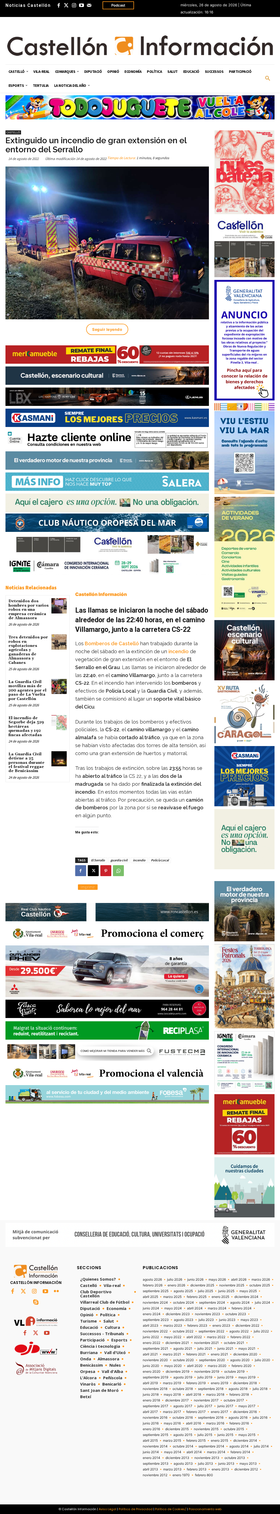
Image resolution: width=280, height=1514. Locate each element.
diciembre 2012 (246, 1469)
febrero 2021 (196, 1354)
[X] (93, 870)
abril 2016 (193, 1423)
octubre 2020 (183, 1360)
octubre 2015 (234, 1429)
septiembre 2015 (155, 1434)
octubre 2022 (183, 1331)
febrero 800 (204, 1475)
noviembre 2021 (206, 1342)
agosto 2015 (182, 1434)
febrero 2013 (196, 1469)
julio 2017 (204, 1406)
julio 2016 (260, 1417)
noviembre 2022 (155, 1331)
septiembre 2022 (211, 1331)
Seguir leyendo (107, 329)
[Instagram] (73, 5)
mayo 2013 (248, 1463)
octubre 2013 (234, 1457)
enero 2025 (220, 1296)
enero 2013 (220, 1469)
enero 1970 (181, 1475)
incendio (178, 651)
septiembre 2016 (210, 1417)
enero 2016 (151, 1429)
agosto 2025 (183, 1291)
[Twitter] (66, 5)
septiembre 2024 (212, 1302)
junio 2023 (227, 1319)
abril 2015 (150, 1440)
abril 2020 (195, 1365)
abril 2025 (150, 1296)
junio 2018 (151, 1394)
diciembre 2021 (177, 1342)
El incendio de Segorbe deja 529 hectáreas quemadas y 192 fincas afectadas (26, 727)
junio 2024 (151, 1308)
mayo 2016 (172, 1423)
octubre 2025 (259, 1285)
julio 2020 (262, 1360)
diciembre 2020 (245, 1354)
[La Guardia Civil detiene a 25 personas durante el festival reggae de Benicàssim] (58, 758)
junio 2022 (151, 1337)
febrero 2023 (197, 1325)
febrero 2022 (240, 1337)
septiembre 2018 (210, 1388)
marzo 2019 (172, 1383)
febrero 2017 (196, 1411)
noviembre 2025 (231, 1285)
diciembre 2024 (246, 1296)
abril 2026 (238, 1279)
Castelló (13, 132)
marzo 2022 (216, 1337)
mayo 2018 (172, 1394)
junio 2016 (151, 1423)
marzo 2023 (173, 1325)
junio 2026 (195, 1279)
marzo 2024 (217, 1308)
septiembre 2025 (155, 1291)
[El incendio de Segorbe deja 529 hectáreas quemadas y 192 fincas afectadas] (58, 722)
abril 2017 (150, 1411)
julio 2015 (204, 1434)
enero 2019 (219, 1383)
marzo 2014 (216, 1452)
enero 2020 (152, 1371)
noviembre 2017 (206, 1400)
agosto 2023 (183, 1319)
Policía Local (160, 860)
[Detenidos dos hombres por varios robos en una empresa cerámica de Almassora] (58, 605)
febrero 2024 (242, 1308)
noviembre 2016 (155, 1417)
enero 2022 (151, 1342)
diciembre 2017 (177, 1400)
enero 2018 (151, 1400)
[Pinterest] (105, 870)
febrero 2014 (240, 1452)
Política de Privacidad (136, 1509)
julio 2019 (204, 1377)
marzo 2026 (261, 1279)
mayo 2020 (173, 1365)
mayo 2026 (217, 1279)
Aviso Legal (107, 1509)
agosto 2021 (182, 1348)
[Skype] (36, 1302)
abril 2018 (193, 1394)
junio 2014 (151, 1452)
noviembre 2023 (207, 1314)
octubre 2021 (234, 1342)
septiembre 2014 (211, 1446)
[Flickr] (56, 1292)
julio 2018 (260, 1388)
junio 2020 (151, 1365)
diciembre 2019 (177, 1371)
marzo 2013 (172, 1469)
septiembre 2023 (156, 1319)
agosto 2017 (182, 1406)
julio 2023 (206, 1319)
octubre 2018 (183, 1388)
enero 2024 (152, 1314)
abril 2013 (150, 1469)
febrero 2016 (239, 1423)
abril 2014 (194, 1452)
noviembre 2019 (206, 1371)
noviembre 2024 (155, 1302)
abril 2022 (194, 1337)
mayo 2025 (248, 1291)
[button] (267, 78)
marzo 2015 (172, 1440)
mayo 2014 (172, 1452)
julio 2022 (261, 1331)
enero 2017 (219, 1411)
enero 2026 (176, 1285)
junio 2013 (226, 1463)
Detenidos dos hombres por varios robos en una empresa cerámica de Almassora (28, 610)
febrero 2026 (152, 1285)
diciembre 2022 (247, 1325)
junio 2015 (225, 1434)
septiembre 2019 (155, 1377)
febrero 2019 (196, 1383)
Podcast (118, 5)
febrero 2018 (239, 1394)
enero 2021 (219, 1354)
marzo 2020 (217, 1365)
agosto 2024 (240, 1302)
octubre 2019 (234, 1371)
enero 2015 (219, 1440)
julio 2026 (174, 1279)
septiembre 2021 (155, 1348)
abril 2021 (150, 1354)
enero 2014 (151, 1457)
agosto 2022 (239, 1331)
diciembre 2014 (245, 1440)
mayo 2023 (249, 1319)
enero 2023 (221, 1325)
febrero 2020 (242, 1365)
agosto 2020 (240, 1360)
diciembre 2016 (245, 1411)
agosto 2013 (183, 1463)
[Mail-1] (89, 5)
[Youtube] (81, 5)
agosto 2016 (238, 1417)
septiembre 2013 (155, 1463)
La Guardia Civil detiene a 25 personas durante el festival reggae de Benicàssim (26, 763)
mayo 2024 (173, 1308)
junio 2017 (225, 1406)
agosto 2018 (238, 1388)
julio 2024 (262, 1302)
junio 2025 (226, 1291)
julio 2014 (261, 1446)
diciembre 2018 (245, 1383)
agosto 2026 (152, 1279)
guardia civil (118, 860)
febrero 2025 (196, 1296)
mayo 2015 (246, 1434)
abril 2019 (150, 1383)
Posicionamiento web (205, 1509)
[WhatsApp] (118, 870)
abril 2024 (195, 1308)
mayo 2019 (246, 1377)
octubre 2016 (183, 1417)
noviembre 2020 (155, 1360)
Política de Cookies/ (170, 1509)
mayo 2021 (246, 1348)
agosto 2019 (182, 1377)
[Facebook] (58, 5)
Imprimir (88, 887)
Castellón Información (101, 594)
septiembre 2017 (155, 1406)
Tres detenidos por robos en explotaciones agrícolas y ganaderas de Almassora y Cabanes (28, 650)
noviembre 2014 (155, 1446)
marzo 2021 (172, 1354)
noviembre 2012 (155, 1475)
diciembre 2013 (177, 1457)
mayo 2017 (246, 1406)
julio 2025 (205, 1291)
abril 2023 (150, 1325)
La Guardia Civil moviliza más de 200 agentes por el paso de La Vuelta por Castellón (27, 690)
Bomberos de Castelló (112, 643)
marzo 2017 (172, 1411)
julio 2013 (205, 1463)
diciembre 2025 (202, 1285)
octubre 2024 (183, 1302)
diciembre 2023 (178, 1314)
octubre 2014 (183, 1446)
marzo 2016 (215, 1423)
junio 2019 (225, 1377)
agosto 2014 (239, 1446)
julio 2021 (204, 1348)
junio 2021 (225, 1348)
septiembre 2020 (212, 1360)
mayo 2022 (172, 1337)
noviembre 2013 (206, 1457)
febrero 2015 (196, 1440)
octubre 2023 (235, 1314)
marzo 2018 (215, 1394)
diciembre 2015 (177, 1429)
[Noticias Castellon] (140, 46)
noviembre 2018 (155, 1388)
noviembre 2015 (206, 1429)
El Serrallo (98, 860)
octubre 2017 (234, 1400)
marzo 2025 (172, 1296)
